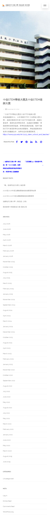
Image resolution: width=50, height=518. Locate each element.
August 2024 (7, 310)
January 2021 (8, 435)
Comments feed (8, 506)
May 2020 (6, 445)
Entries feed (7, 501)
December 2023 (9, 332)
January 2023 (8, 364)
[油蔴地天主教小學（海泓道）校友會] (16, 5)
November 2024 (9, 299)
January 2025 (8, 294)
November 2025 (9, 262)
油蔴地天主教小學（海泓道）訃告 (15, 201)
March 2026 (7, 245)
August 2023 (7, 343)
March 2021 (7, 424)
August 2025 (7, 272)
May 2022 (6, 402)
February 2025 (8, 289)
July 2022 (6, 391)
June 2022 (6, 397)
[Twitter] (21, 141)
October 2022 (8, 375)
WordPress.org (8, 512)
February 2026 (8, 251)
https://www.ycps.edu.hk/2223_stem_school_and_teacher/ (26, 134)
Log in (5, 495)
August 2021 (7, 408)
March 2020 (7, 451)
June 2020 (7, 440)
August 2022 (7, 386)
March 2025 (7, 283)
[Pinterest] (26, 141)
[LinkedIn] (31, 141)
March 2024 (7, 321)
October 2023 (8, 337)
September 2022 (9, 381)
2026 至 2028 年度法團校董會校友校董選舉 (18, 196)
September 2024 (9, 305)
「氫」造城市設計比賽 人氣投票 (14, 185)
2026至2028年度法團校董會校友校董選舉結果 (19, 191)
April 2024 (7, 316)
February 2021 (8, 429)
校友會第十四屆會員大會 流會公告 (15, 207)
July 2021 (6, 413)
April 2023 (6, 348)
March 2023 (7, 353)
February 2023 (8, 359)
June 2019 (6, 462)
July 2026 (6, 224)
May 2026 (6, 235)
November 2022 (9, 370)
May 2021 (6, 418)
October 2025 (8, 267)
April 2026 (7, 240)
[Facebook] (16, 141)
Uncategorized (8, 479)
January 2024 (8, 326)
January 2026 (8, 256)
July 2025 (6, 278)
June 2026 (7, 229)
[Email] (41, 141)
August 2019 (7, 456)
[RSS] (36, 141)
